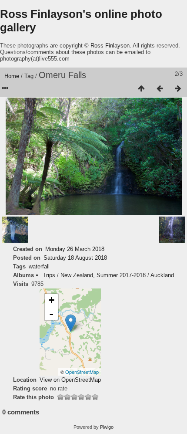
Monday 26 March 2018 (74, 249)
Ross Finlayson (110, 45)
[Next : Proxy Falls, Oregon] (178, 89)
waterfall (39, 266)
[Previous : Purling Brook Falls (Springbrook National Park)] (159, 89)
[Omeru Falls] (70, 323)
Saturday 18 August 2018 (75, 257)
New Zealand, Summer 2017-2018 (103, 275)
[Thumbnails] (141, 89)
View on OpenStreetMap (70, 379)
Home (11, 76)
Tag (28, 76)
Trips (49, 275)
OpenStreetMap (82, 371)
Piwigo (107, 427)
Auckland (162, 275)
